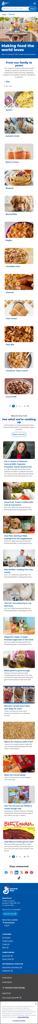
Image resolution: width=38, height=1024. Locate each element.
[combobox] (16, 9)
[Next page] (27, 406)
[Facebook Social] (6, 872)
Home (4, 14)
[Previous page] (10, 406)
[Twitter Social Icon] (21, 872)
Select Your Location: (10, 920)
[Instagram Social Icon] (11, 872)
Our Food (12, 14)
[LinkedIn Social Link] (16, 872)
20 (24, 857)
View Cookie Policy (23, 1017)
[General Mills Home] (5, 3)
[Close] (36, 1004)
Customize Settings (19, 1020)
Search (32, 9)
